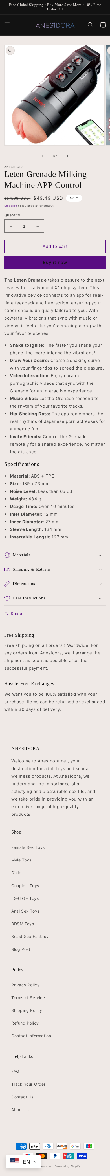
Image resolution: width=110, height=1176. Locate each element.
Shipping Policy (26, 1010)
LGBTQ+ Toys (25, 898)
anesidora (47, 1166)
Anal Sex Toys (25, 911)
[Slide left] (42, 156)
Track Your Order (28, 1084)
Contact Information (31, 1035)
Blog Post (20, 949)
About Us (20, 1109)
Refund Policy (25, 1023)
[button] (7, 25)
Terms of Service (28, 997)
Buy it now (55, 262)
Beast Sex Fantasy (30, 936)
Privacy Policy (25, 984)
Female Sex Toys (28, 847)
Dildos (17, 872)
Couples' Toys (25, 885)
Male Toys (21, 860)
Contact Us (22, 1096)
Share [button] (16, 613)
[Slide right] (67, 156)
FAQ (15, 1071)
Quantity (12, 215)
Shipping (10, 205)
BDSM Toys (22, 923)
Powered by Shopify (68, 1166)
